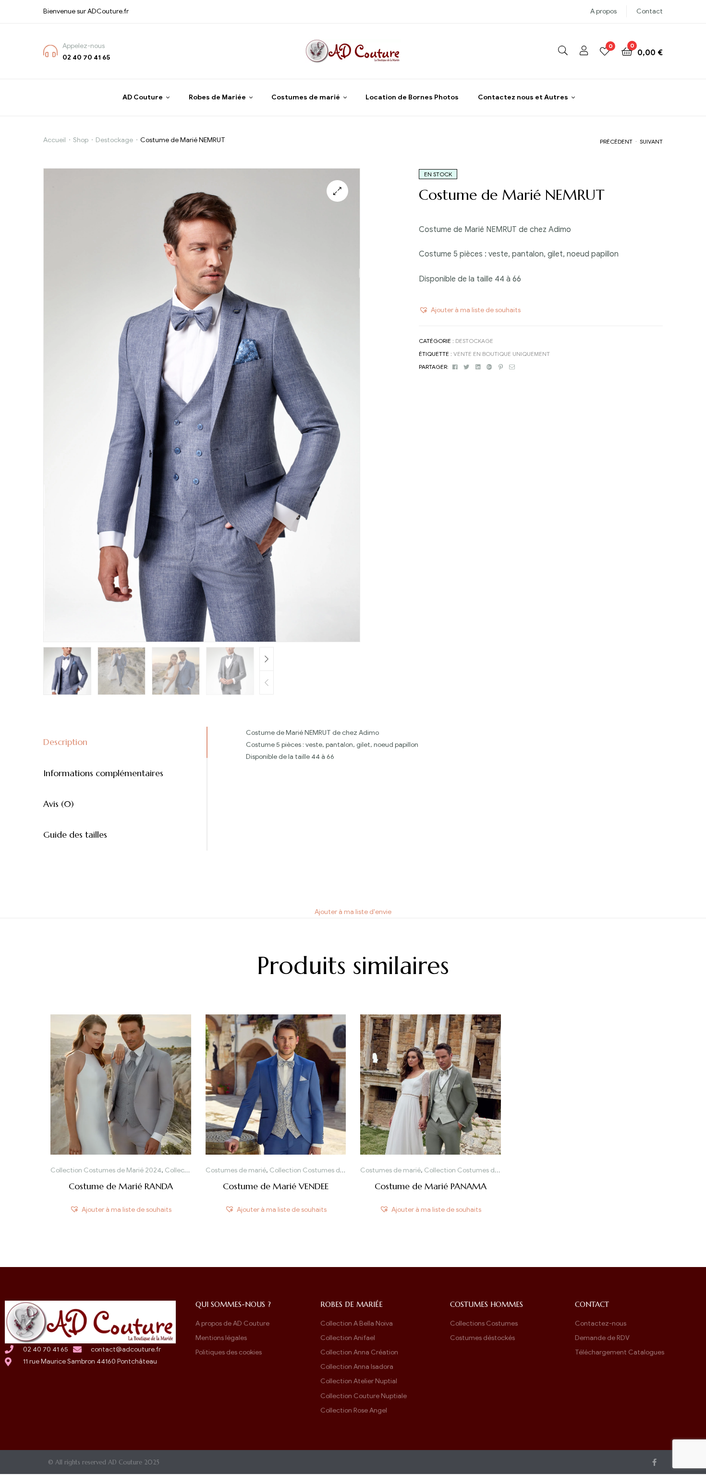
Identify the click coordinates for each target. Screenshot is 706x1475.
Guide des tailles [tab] (75, 834)
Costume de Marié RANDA (121, 1186)
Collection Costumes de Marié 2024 (105, 1170)
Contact (649, 11)
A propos (603, 11)
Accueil (54, 140)
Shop (80, 140)
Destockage (114, 140)
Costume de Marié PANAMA (431, 1186)
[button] (337, 191)
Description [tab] (65, 741)
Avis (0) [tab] (58, 803)
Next (266, 659)
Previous (266, 682)
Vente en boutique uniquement (501, 353)
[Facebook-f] (654, 1462)
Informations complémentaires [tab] (103, 773)
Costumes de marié (236, 1170)
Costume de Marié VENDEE (276, 1186)
